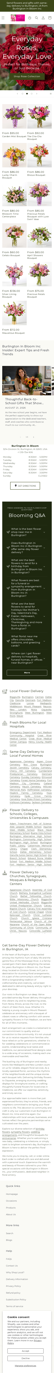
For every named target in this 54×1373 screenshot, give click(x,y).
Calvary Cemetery (41, 767)
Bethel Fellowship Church (35, 896)
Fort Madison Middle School (35, 861)
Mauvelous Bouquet (13, 333)
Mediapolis (45, 703)
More (27, 672)
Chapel (24, 848)
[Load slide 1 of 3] (22, 93)
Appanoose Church (20, 890)
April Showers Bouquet (35, 256)
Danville (19, 700)
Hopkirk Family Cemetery (26, 793)
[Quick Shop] (29, 18)
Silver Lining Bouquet (9, 295)
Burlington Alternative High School (30, 836)
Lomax (30, 703)
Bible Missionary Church (24, 899)
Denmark (30, 700)
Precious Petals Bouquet (36, 295)
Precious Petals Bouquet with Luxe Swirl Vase (38, 216)
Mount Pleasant (32, 706)
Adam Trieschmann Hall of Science (30, 823)
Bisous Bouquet (36, 175)
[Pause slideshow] (50, 93)
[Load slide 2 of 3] (27, 93)
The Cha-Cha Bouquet (34, 137)
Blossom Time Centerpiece (10, 215)
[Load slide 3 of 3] (31, 93)
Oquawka (46, 709)
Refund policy (13, 1292)
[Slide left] (20, 437)
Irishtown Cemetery (20, 802)
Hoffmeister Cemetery (39, 789)
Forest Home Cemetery (33, 780)
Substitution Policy (16, 1299)
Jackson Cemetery (41, 802)
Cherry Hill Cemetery (23, 771)
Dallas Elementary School (35, 852)
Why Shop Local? (15, 1272)
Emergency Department (23, 732)
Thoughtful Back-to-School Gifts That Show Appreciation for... (23, 401)
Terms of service (14, 1306)
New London (18, 709)
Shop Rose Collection (27, 76)
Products (11, 1207)
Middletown (16, 706)
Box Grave (30, 764)
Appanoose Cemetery (22, 761)
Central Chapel (36, 912)
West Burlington (34, 712)
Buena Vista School (41, 833)
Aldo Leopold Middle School (26, 826)
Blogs (9, 1240)
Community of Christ (22, 927)
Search (9, 1233)
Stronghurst (16, 712)
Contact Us (12, 1265)
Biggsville (15, 697)
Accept (25, 1351)
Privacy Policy (13, 1286)
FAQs (9, 1259)
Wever (19, 716)
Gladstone (15, 703)
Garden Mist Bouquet (14, 136)
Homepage (12, 1194)
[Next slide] (36, 93)
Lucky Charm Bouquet (9, 176)
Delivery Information (17, 1279)
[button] (36, 18)
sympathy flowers (20, 1132)
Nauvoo (47, 706)
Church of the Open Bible (36, 924)
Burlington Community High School (30, 839)
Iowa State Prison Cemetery (36, 799)
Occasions (11, 1200)
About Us (11, 1214)
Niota (34, 709)
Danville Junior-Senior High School (28, 855)
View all (6, 359)
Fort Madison (44, 700)
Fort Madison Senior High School (30, 864)
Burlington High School (24, 842)
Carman (39, 697)
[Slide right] (33, 437)
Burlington (27, 697)
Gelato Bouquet (11, 255)
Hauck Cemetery (31, 786)
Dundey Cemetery (30, 777)
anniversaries (9, 1138)
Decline (26, 1358)
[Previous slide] (17, 93)
